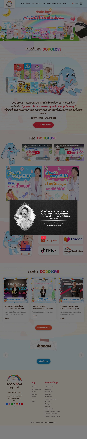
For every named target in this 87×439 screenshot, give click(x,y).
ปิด (43, 238)
